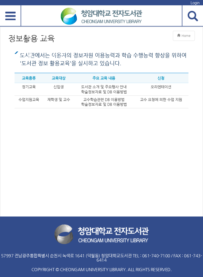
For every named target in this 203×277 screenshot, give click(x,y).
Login (195, 3)
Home (186, 35)
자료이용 (10, 39)
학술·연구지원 (26, 44)
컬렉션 (42, 39)
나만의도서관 (58, 44)
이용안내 (74, 39)
